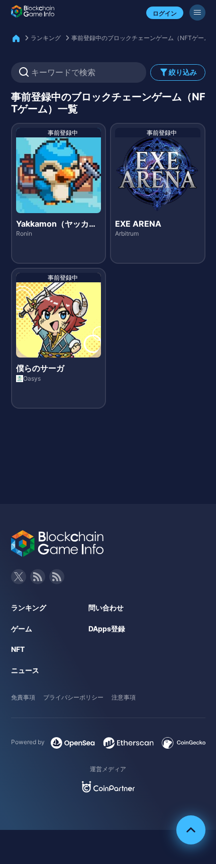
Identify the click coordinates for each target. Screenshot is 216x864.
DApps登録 (106, 628)
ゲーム (21, 628)
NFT (18, 649)
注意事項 (124, 697)
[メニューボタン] (197, 13)
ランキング (46, 38)
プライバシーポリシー (73, 697)
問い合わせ (106, 607)
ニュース (25, 670)
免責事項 (23, 697)
